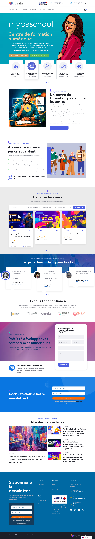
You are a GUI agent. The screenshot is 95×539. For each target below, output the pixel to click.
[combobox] (33, 207)
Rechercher (79, 207)
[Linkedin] (79, 509)
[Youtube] (71, 509)
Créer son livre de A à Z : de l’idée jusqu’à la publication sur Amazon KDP (73, 234)
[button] (46, 82)
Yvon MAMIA (14, 230)
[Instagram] (75, 509)
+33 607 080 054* (78, 492)
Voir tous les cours (59, 128)
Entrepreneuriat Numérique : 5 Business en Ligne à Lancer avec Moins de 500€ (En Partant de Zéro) (27, 459)
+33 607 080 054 (58, 4)
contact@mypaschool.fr (80, 4)
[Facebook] (83, 509)
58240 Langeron (77, 504)
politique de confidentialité (22, 522)
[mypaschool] (16, 3)
